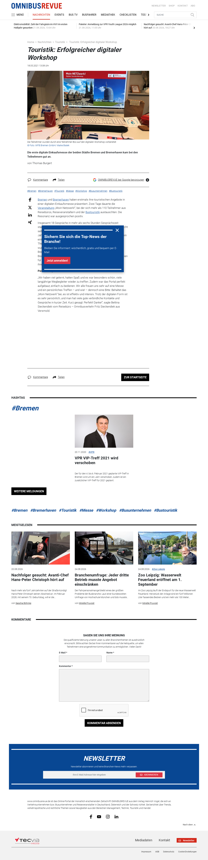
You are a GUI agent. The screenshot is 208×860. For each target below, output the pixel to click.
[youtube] (99, 816)
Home (30, 42)
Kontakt (164, 840)
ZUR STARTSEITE (135, 377)
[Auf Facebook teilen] (30, 199)
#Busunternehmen (135, 510)
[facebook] (91, 816)
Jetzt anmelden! (57, 260)
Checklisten (128, 14)
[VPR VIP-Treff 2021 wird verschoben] (104, 431)
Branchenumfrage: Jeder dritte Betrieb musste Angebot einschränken (102, 580)
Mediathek (108, 14)
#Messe (86, 510)
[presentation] (194, 28)
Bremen (42, 199)
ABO (193, 5)
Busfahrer (89, 14)
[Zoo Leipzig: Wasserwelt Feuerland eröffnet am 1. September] (167, 548)
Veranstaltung (46, 208)
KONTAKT (183, 5)
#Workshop (106, 510)
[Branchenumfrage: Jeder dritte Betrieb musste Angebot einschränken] (104, 548)
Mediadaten (143, 840)
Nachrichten (41, 14)
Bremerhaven (61, 199)
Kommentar (65, 666)
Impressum (146, 852)
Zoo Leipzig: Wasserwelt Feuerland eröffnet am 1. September (160, 580)
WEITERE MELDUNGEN (29, 491)
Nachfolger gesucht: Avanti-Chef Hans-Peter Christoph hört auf (40, 577)
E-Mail (62, 652)
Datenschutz (168, 852)
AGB (157, 852)
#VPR (91, 452)
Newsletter (159, 5)
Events (59, 14)
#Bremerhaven (43, 510)
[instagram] (108, 816)
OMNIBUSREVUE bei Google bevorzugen (121, 179)
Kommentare (40, 179)
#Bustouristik (165, 510)
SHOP (172, 5)
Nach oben (188, 825)
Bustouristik (92, 212)
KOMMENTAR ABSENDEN (104, 723)
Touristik (60, 42)
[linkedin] (116, 816)
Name (109, 652)
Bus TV (73, 14)
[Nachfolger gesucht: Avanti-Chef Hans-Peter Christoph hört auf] (40, 548)
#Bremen (24, 408)
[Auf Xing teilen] (30, 222)
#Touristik (67, 510)
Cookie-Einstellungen (187, 852)
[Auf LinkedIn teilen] (30, 215)
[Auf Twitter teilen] (30, 207)
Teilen (61, 179)
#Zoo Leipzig (158, 569)
